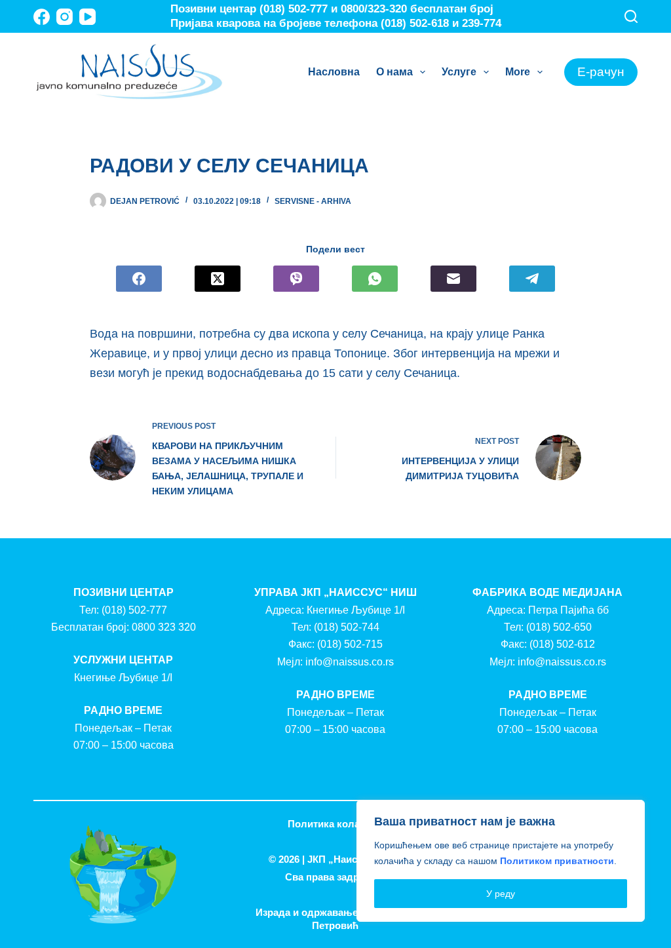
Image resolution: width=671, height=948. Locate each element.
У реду (500, 893)
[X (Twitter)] (217, 279)
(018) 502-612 (562, 644)
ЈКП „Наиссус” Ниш (354, 859)
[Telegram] (532, 279)
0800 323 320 (164, 627)
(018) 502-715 (350, 644)
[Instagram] (64, 17)
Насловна (334, 71)
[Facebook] (41, 17)
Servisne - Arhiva (313, 201)
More (517, 71)
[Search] (631, 16)
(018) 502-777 (134, 610)
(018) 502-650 (559, 627)
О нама (394, 71)
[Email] (453, 279)
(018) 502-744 (346, 627)
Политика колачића (335, 823)
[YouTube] (87, 17)
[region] (500, 861)
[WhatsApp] (375, 279)
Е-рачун (600, 72)
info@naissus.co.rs (349, 661)
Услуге (459, 71)
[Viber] (296, 279)
